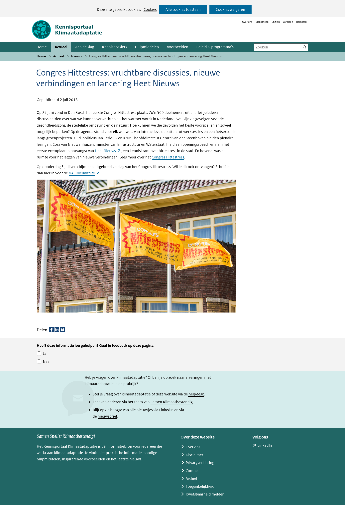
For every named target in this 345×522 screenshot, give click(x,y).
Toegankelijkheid (200, 486)
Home (42, 47)
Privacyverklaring (200, 462)
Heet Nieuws (108, 150)
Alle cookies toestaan (183, 9)
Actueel (61, 47)
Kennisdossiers (114, 47)
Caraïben (288, 22)
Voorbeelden (177, 47)
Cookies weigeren (230, 9)
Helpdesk (301, 22)
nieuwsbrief (107, 416)
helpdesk (196, 394)
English (276, 22)
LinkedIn (166, 410)
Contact (192, 470)
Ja (44, 353)
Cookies (150, 9)
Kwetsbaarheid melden (205, 494)
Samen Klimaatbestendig (172, 402)
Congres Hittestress (168, 157)
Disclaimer (194, 455)
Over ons (247, 22)
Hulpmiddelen (147, 47)
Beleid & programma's (215, 47)
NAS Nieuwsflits (84, 173)
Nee (46, 361)
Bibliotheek (262, 22)
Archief (191, 478)
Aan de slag (84, 47)
